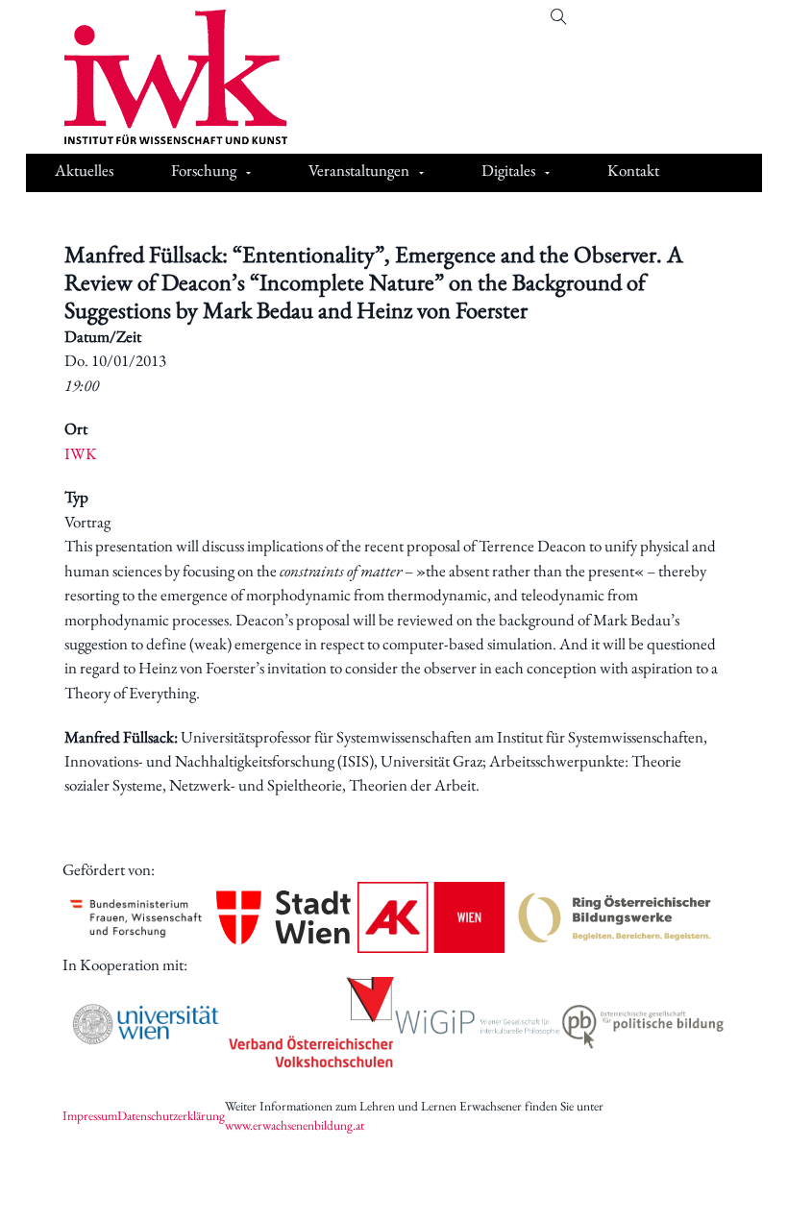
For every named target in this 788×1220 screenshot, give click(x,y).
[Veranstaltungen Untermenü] (421, 173)
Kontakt (633, 170)
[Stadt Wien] (283, 917)
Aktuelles (84, 170)
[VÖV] (312, 1023)
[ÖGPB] (643, 1023)
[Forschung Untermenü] (248, 173)
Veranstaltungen (358, 170)
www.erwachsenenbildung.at (294, 1125)
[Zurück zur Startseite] (161, 77)
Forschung (203, 170)
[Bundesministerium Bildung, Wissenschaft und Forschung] (135, 917)
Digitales (508, 170)
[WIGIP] (477, 1024)
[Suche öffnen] (559, 18)
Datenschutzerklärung (171, 1115)
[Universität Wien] (145, 1024)
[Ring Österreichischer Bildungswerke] (615, 917)
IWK (80, 453)
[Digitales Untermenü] (547, 173)
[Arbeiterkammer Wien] (431, 917)
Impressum (89, 1115)
